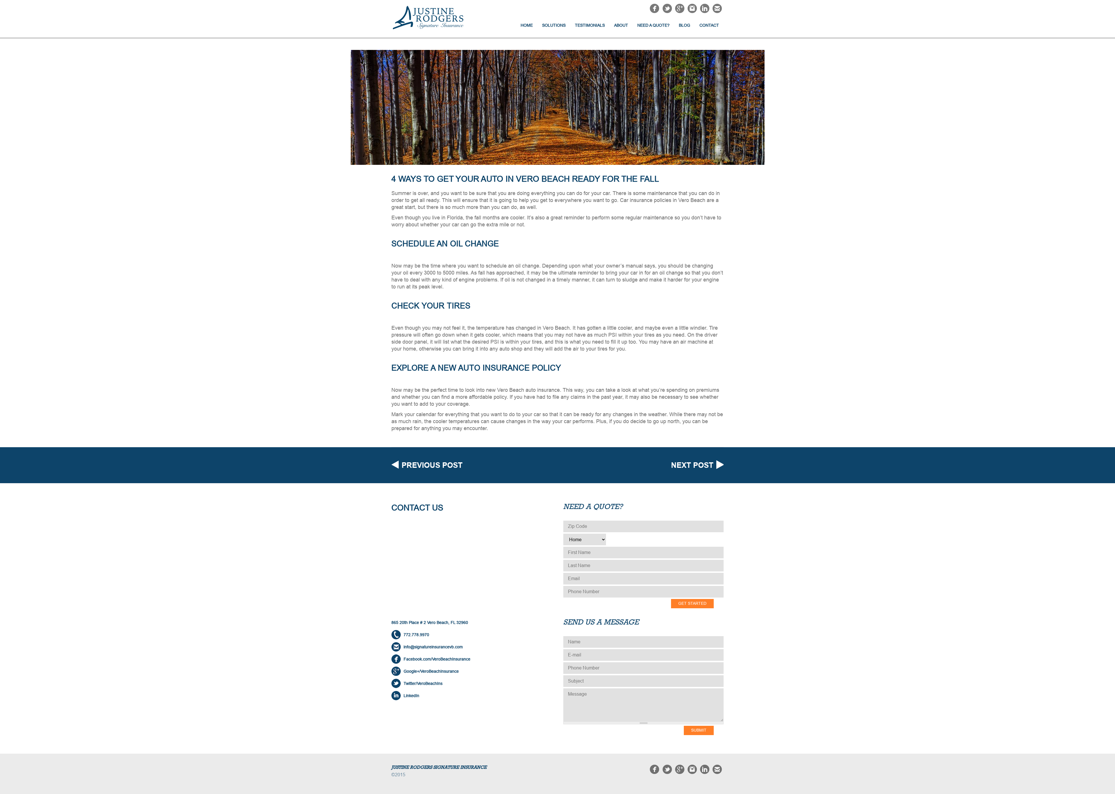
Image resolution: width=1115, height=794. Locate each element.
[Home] (432, 18)
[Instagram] (692, 11)
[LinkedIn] (704, 11)
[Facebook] (654, 11)
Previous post (432, 465)
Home (527, 25)
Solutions (554, 25)
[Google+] (679, 11)
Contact (709, 25)
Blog (684, 25)
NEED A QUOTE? (653, 25)
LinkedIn (411, 695)
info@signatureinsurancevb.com (433, 647)
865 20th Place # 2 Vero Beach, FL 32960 (429, 622)
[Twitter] (667, 11)
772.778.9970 (416, 634)
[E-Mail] (717, 11)
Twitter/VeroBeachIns (423, 683)
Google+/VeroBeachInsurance (431, 671)
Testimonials (590, 25)
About (621, 25)
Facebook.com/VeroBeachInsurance (437, 659)
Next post (692, 465)
